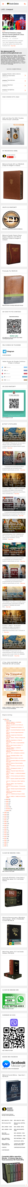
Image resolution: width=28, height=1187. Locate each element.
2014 (5, 832)
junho (7, 801)
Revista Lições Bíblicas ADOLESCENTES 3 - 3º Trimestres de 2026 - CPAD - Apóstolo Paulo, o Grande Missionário (14, 459)
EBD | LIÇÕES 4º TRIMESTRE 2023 (6, 1144)
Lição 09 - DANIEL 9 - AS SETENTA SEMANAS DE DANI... (13, 723)
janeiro (7, 810)
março (7, 806)
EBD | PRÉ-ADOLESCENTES (5, 1134)
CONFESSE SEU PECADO (19, 1147)
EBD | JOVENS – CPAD (7, 1126)
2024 (5, 814)
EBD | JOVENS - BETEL (19, 1126)
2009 (5, 842)
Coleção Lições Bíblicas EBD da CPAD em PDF (19, 1144)
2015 (5, 831)
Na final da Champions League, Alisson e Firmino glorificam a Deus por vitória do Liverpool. (13, 34)
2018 (5, 825)
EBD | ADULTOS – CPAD (7, 1120)
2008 (5, 844)
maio (7, 803)
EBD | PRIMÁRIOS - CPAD (19, 1135)
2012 (5, 836)
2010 (5, 840)
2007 (5, 845)
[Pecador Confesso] (13, 4)
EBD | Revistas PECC (6, 1123)
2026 (5, 719)
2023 (5, 816)
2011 (5, 838)
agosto (7, 720)
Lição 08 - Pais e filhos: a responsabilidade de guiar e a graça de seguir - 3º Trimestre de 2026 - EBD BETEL (14, 594)
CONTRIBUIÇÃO (5, 1150)
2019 (5, 823)
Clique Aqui (13, 45)
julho (7, 799)
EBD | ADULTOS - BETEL (19, 1120)
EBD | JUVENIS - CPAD (7, 1129)
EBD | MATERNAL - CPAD (19, 1138)
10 (4, 638)
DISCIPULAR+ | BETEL (19, 1141)
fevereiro (8, 808)
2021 (5, 819)
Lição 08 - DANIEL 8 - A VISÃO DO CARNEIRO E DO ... (13, 748)
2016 (5, 829)
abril (7, 805)
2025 (5, 812)
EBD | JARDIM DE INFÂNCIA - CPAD (6, 1139)
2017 (5, 827)
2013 (5, 834)
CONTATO (4, 1147)
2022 (5, 818)
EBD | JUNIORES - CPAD (19, 1133)
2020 (5, 821)
